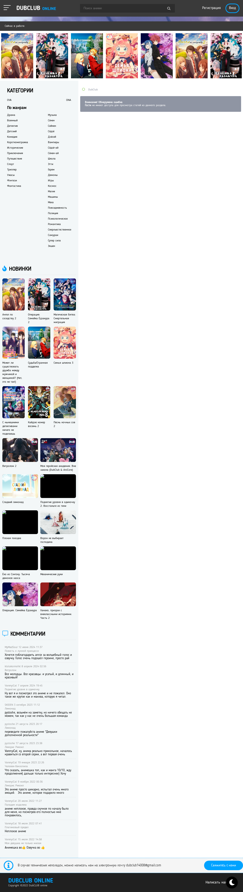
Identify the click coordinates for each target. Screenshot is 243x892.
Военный (12, 120)
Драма (11, 115)
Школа (52, 158)
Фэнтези (12, 180)
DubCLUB (36, 8)
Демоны (53, 175)
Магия (51, 191)
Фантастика (14, 186)
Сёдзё (51, 131)
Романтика (54, 224)
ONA (68, 100)
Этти (50, 164)
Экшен (51, 246)
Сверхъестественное (59, 229)
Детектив (12, 126)
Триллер (12, 169)
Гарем (51, 169)
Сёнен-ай (53, 153)
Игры (51, 180)
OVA (9, 100)
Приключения (15, 153)
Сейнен (52, 126)
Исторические (15, 147)
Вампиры (53, 142)
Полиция (53, 213)
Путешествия (14, 158)
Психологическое (58, 218)
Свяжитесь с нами (223, 865)
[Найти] (169, 9)
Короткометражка (17, 142)
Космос (52, 186)
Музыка (52, 115)
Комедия (12, 137)
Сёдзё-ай (53, 147)
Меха (51, 202)
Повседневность (57, 208)
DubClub (93, 89)
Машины (53, 197)
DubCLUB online (30, 881)
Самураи (53, 235)
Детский (12, 131)
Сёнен (51, 120)
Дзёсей (52, 137)
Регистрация (211, 8)
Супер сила (54, 240)
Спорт (10, 164)
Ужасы (11, 175)
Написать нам (217, 882)
